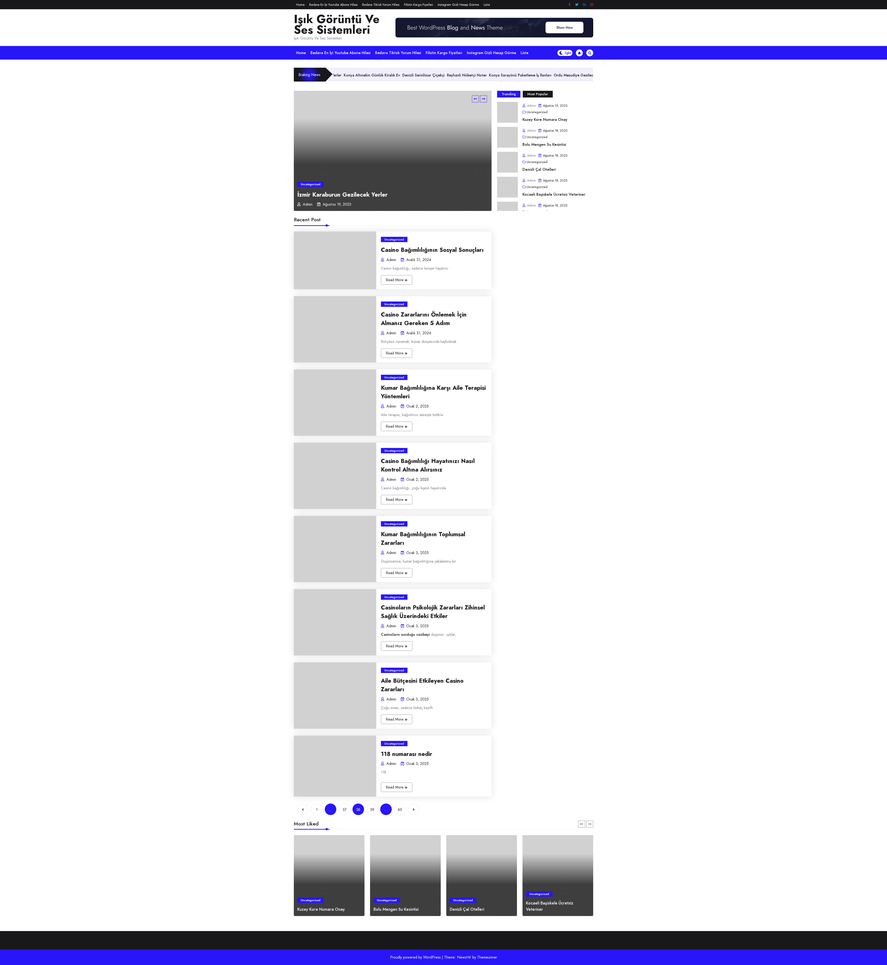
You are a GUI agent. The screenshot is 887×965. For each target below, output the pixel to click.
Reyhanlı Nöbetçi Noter (400, 75)
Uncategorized (310, 184)
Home (300, 4)
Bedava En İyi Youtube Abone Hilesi (333, 4)
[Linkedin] (584, 5)
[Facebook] (569, 5)
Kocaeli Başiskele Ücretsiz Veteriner (553, 194)
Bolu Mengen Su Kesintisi (544, 144)
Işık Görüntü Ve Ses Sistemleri (337, 24)
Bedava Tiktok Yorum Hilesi (380, 4)
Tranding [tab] (509, 94)
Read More (395, 280)
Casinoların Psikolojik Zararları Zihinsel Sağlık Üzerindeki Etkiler (433, 611)
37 (344, 809)
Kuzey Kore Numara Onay (544, 119)
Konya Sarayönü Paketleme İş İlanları (454, 75)
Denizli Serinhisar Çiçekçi (357, 75)
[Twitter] (576, 5)
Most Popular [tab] (537, 94)
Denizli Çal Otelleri (539, 169)
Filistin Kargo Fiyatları (418, 4)
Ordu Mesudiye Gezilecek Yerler (514, 75)
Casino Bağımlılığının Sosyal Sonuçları (432, 250)
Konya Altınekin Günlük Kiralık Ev (342, 194)
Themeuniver (487, 957)
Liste (487, 4)
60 (400, 809)
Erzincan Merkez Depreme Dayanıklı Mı (576, 75)
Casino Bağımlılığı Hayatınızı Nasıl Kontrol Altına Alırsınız (428, 465)
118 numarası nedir (406, 754)
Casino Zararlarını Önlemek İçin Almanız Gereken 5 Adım (424, 318)
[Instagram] (591, 5)
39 (372, 809)
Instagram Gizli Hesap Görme (458, 4)
